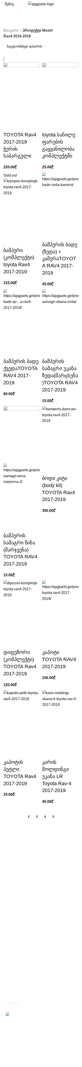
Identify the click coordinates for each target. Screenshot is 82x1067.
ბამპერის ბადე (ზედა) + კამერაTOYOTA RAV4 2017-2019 (59, 259)
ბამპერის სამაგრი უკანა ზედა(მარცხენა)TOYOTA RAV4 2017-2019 (60, 375)
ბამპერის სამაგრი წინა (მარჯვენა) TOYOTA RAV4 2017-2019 (20, 550)
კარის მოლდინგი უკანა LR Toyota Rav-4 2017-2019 (56, 776)
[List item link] (41, 1035)
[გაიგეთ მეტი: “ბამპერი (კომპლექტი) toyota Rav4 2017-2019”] (9, 241)
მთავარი (11, 30)
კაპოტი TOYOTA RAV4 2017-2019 (59, 659)
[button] (9, 125)
